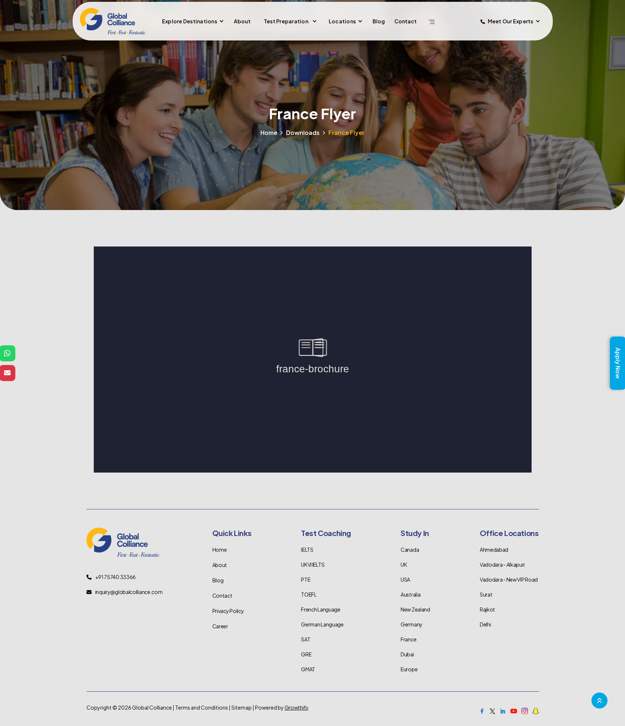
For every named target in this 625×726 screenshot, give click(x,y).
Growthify (297, 707)
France (408, 639)
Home (269, 132)
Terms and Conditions (201, 707)
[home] (113, 21)
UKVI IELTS (312, 564)
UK (404, 564)
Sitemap (241, 707)
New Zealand (415, 609)
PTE (305, 579)
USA (405, 579)
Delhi (485, 624)
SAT (305, 639)
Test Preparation (286, 21)
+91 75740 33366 (115, 577)
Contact (405, 21)
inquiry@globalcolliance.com (129, 592)
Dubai (407, 654)
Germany (412, 624)
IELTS (307, 549)
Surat (486, 594)
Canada (410, 549)
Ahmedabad (494, 549)
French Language (320, 609)
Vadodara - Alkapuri (502, 564)
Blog (379, 21)
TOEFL (309, 594)
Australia (410, 594)
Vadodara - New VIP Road (509, 579)
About (242, 21)
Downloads (303, 132)
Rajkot (487, 609)
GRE (306, 654)
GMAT (308, 669)
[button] (192, 21)
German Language (322, 624)
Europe (409, 669)
